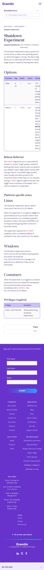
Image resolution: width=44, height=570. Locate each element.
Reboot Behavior (14, 157)
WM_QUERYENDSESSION (14, 259)
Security (32, 426)
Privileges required (15, 300)
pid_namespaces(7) (11, 290)
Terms (20, 518)
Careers (12, 414)
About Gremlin (12, 410)
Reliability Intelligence (32, 465)
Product (12, 430)
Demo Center (32, 418)
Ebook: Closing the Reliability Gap (12, 481)
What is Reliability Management (12, 494)
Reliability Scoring (32, 469)
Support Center (32, 430)
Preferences (22, 524)
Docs (32, 414)
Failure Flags (32, 453)
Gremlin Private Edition (32, 461)
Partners (12, 426)
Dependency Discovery (32, 440)
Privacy (20, 521)
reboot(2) (21, 208)
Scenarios (10, 49)
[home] (8, 3)
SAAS (12, 449)
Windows (11, 246)
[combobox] (22, 15)
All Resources (32, 405)
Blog (32, 410)
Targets (9, 43)
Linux (8, 200)
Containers (12, 274)
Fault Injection (11, 40)
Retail (12, 440)
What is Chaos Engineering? (12, 507)
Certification (32, 422)
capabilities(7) (25, 236)
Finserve (12, 444)
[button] (40, 3)
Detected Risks (32, 444)
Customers (12, 422)
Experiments (11, 46)
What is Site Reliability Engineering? (12, 501)
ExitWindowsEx (10, 254)
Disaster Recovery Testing (32, 449)
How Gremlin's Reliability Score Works (12, 488)
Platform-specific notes (18, 195)
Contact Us (12, 418)
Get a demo (12, 405)
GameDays (10, 52)
